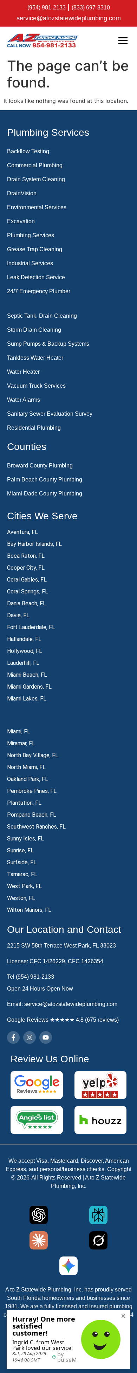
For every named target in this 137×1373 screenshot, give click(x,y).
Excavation (21, 221)
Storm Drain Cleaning (34, 330)
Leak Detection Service (36, 277)
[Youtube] (45, 1037)
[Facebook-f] (13, 1037)
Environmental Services (36, 207)
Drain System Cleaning (36, 179)
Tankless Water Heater (35, 358)
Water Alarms (23, 400)
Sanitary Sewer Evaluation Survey (49, 414)
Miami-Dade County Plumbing (44, 494)
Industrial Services (30, 263)
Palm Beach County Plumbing (44, 480)
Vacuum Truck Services (36, 386)
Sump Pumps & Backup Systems (48, 344)
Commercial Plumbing (35, 165)
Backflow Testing (28, 151)
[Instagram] (29, 1037)
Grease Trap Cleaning (34, 249)
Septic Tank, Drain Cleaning (42, 316)
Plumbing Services (30, 235)
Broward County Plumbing (40, 466)
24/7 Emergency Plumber (38, 291)
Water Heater (23, 372)
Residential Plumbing (34, 428)
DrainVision (22, 193)
